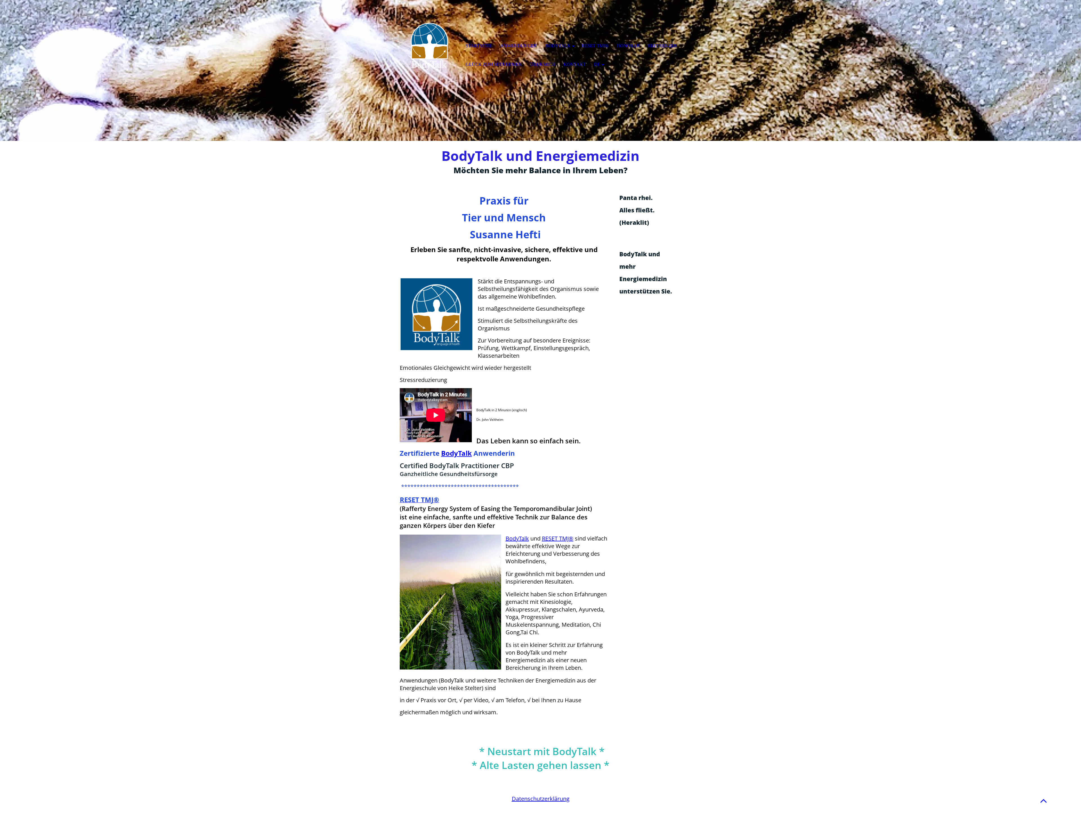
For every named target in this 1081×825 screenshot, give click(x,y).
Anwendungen (518, 45)
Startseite (479, 45)
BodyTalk (456, 453)
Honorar (628, 45)
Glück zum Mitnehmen (494, 64)
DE (597, 64)
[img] (429, 46)
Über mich (542, 64)
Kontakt (575, 64)
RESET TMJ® (557, 538)
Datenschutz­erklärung (540, 798)
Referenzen (662, 45)
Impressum (541, 791)
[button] (1043, 800)
